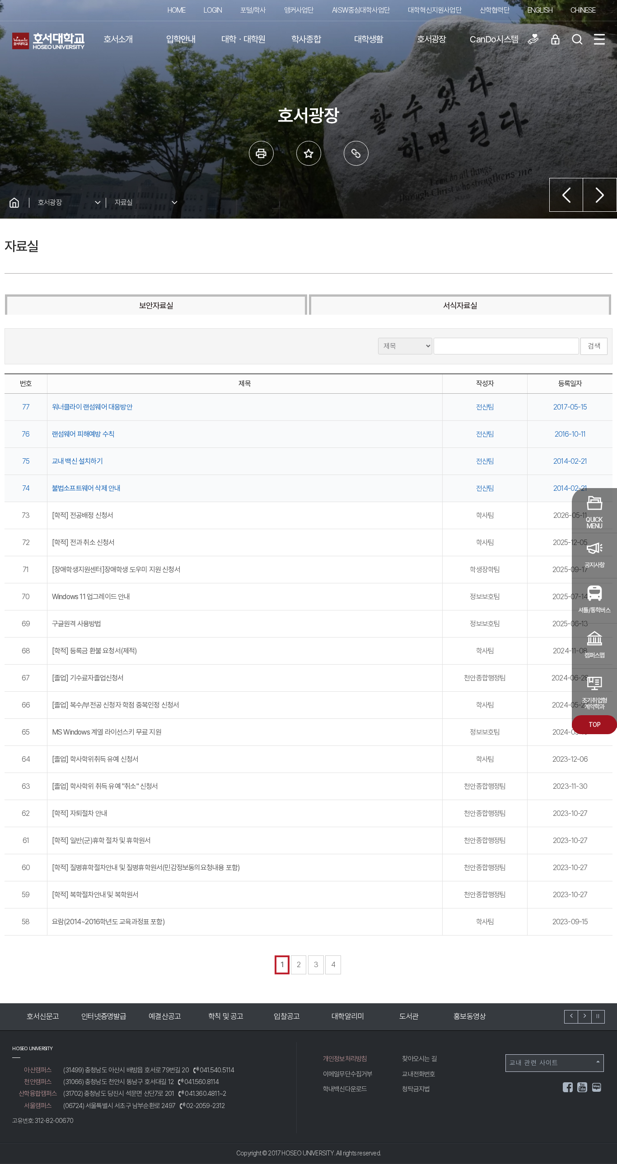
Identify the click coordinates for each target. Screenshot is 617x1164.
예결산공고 (162, 1016)
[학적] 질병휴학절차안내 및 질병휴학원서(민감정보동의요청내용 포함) (146, 867)
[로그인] (555, 39)
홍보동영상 (467, 1016)
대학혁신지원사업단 (435, 10)
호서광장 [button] (431, 39)
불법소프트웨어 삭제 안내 (86, 488)
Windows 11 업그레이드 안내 (91, 596)
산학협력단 (494, 10)
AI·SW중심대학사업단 (361, 10)
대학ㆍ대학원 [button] (243, 39)
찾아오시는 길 (419, 1059)
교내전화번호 (418, 1074)
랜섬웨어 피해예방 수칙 (83, 434)
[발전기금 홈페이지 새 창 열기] (533, 39)
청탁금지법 (416, 1089)
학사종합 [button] (306, 39)
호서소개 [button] (118, 39)
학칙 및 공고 (223, 1016)
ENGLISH (540, 10)
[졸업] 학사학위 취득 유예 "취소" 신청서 (105, 786)
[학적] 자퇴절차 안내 (79, 813)
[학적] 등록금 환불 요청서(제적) (94, 651)
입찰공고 (284, 1016)
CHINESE (582, 10)
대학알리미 (345, 1016)
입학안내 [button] (181, 39)
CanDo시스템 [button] (494, 39)
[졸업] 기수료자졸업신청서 (88, 678)
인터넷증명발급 (101, 1016)
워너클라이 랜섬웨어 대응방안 (92, 407)
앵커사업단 (299, 10)
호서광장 (50, 202)
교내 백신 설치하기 (77, 461)
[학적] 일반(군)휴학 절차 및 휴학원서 (101, 840)
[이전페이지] (566, 195)
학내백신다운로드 (345, 1089)
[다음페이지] (600, 195)
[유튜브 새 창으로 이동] (582, 1089)
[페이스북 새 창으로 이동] (568, 1089)
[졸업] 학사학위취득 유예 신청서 (95, 759)
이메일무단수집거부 (348, 1074)
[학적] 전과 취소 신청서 (83, 542)
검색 (594, 346)
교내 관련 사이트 (533, 1063)
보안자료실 (156, 305)
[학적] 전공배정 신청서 (82, 515)
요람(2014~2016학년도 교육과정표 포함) (108, 921)
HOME (177, 10)
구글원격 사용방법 (76, 623)
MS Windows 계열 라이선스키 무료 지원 (106, 732)
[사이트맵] (599, 39)
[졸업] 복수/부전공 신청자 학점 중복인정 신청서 (115, 705)
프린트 (261, 153)
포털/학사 (253, 10)
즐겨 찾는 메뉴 (309, 153)
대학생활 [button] (368, 39)
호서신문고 (40, 1016)
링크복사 (356, 153)
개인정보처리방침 (345, 1059)
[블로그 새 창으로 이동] (596, 1086)
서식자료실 (460, 305)
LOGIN (213, 10)
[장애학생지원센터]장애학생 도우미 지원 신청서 (116, 569)
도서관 (406, 1016)
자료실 (124, 202)
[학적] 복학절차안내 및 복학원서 (95, 894)
